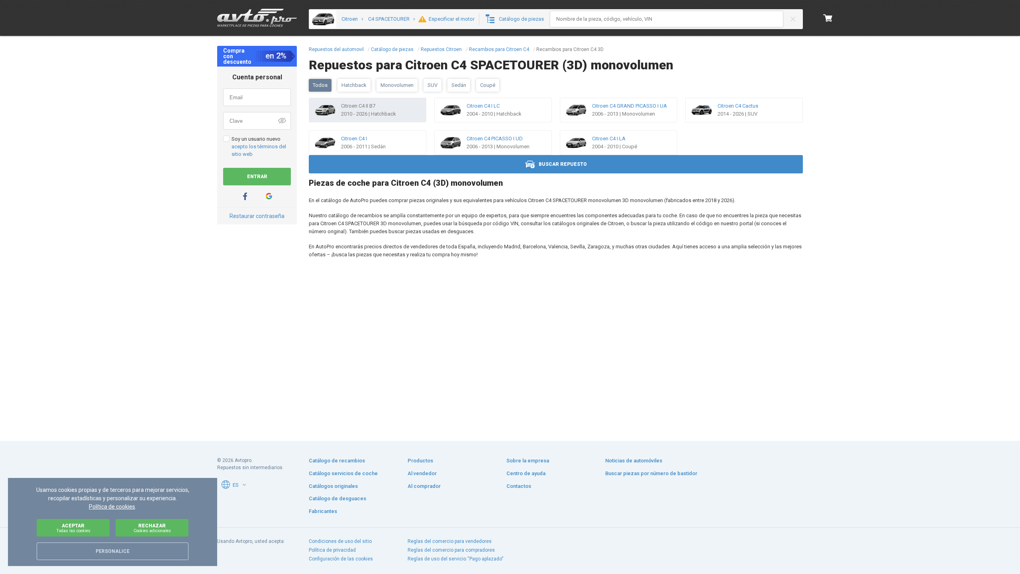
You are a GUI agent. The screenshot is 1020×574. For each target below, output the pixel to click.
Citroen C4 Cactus (738, 106)
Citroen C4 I (354, 139)
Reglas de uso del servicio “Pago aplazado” (455, 559)
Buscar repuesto (563, 164)
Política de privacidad (332, 550)
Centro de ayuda (525, 473)
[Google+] (269, 196)
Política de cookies (112, 506)
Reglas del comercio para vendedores (450, 541)
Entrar (257, 176)
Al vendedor (422, 473)
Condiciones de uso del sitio (340, 541)
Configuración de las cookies (341, 559)
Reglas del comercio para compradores (451, 550)
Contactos (518, 486)
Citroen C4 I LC (483, 106)
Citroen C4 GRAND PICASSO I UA (629, 106)
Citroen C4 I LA (609, 139)
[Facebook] (245, 196)
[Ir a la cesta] (828, 18)
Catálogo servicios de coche (343, 473)
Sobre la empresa (527, 461)
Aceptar (73, 528)
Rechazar (152, 528)
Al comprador (424, 486)
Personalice (112, 551)
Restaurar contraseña (257, 216)
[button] (244, 484)
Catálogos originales (333, 486)
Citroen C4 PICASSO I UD (495, 139)
